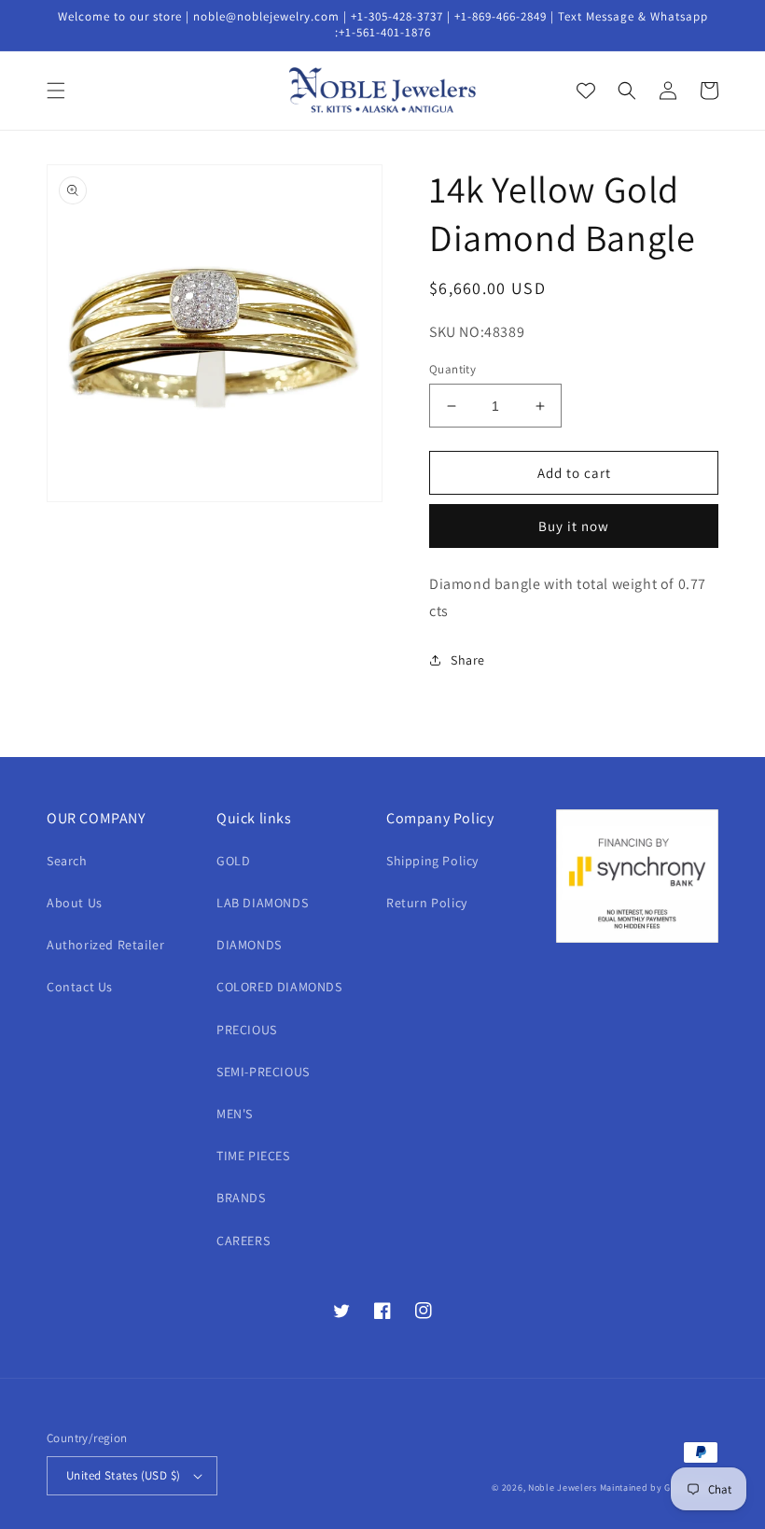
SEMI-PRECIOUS (263, 1071)
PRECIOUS (246, 1029)
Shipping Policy (432, 860)
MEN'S (234, 1113)
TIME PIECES (253, 1155)
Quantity (452, 369)
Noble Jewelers (562, 1487)
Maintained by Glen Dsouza (659, 1487)
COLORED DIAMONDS (279, 986)
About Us (75, 902)
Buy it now (573, 526)
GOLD (233, 860)
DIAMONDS (249, 944)
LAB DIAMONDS (262, 902)
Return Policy (426, 902)
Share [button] (468, 660)
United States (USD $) (123, 1475)
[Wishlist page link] (586, 90)
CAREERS (243, 1240)
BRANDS (241, 1197)
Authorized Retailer (105, 944)
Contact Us (80, 986)
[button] (55, 90)
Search (67, 860)
